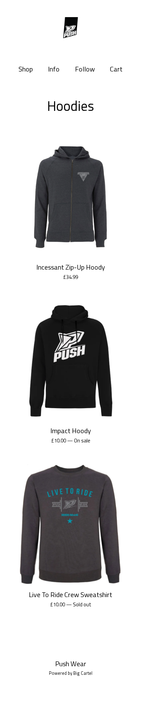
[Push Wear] (70, 28)
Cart (117, 69)
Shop (25, 69)
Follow (85, 69)
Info (54, 69)
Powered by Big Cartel (70, 673)
